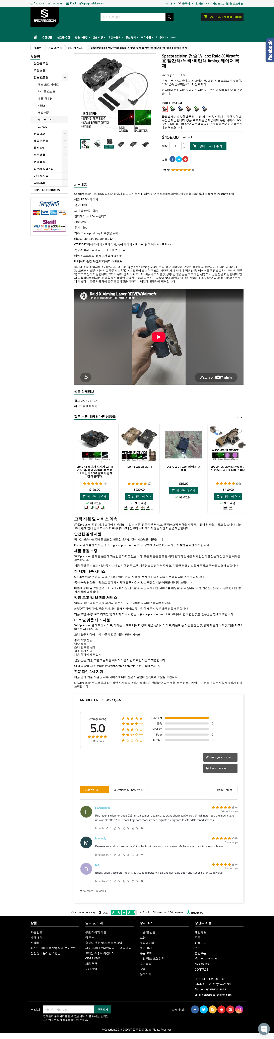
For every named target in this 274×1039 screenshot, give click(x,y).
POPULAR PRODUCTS (47, 190)
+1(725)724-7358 (52, 3)
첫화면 (35, 56)
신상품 (34, 943)
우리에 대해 (147, 943)
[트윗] (179, 159)
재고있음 (79, 406)
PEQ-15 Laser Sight (139, 466)
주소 (197, 948)
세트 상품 (44, 112)
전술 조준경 (81, 37)
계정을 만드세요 (233, 3)
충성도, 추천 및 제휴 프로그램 (103, 943)
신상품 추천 (63, 37)
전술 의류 (40, 162)
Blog (173, 37)
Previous (80, 94)
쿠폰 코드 (146, 953)
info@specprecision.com (120, 666)
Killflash (42, 105)
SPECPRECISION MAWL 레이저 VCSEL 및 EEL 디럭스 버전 (228, 468)
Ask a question (218, 768)
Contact (202, 969)
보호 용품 (146, 37)
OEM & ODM (92, 958)
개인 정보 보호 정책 (152, 958)
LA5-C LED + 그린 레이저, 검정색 (183, 468)
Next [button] (154, 144)
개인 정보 (201, 932)
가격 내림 (36, 937)
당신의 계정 (203, 922)
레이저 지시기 (46, 119)
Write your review (220, 757)
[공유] (172, 159)
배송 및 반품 (147, 932)
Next (150, 94)
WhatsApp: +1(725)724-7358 (212, 984)
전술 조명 (98, 37)
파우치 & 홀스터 (44, 169)
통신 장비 (131, 37)
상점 (143, 969)
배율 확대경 (45, 98)
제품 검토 (36, 932)
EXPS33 (42, 126)
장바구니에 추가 (207, 145)
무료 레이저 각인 (95, 932)
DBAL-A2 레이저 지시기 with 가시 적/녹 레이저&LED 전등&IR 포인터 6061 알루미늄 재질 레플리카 (94, 471)
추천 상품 (47, 37)
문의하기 (145, 974)
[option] (85, 144)
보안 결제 (146, 948)
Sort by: (219, 790)
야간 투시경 (41, 176)
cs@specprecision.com (91, 3)
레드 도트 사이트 (48, 84)
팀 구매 (89, 937)
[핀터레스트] (185, 159)
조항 (143, 937)
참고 (77, 401)
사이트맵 (145, 963)
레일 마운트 (114, 37)
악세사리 (161, 37)
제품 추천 (91, 963)
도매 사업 (91, 969)
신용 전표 (201, 943)
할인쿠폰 (200, 953)
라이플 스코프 (46, 91)
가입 (215, 3)
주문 (197, 937)
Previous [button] (76, 144)
